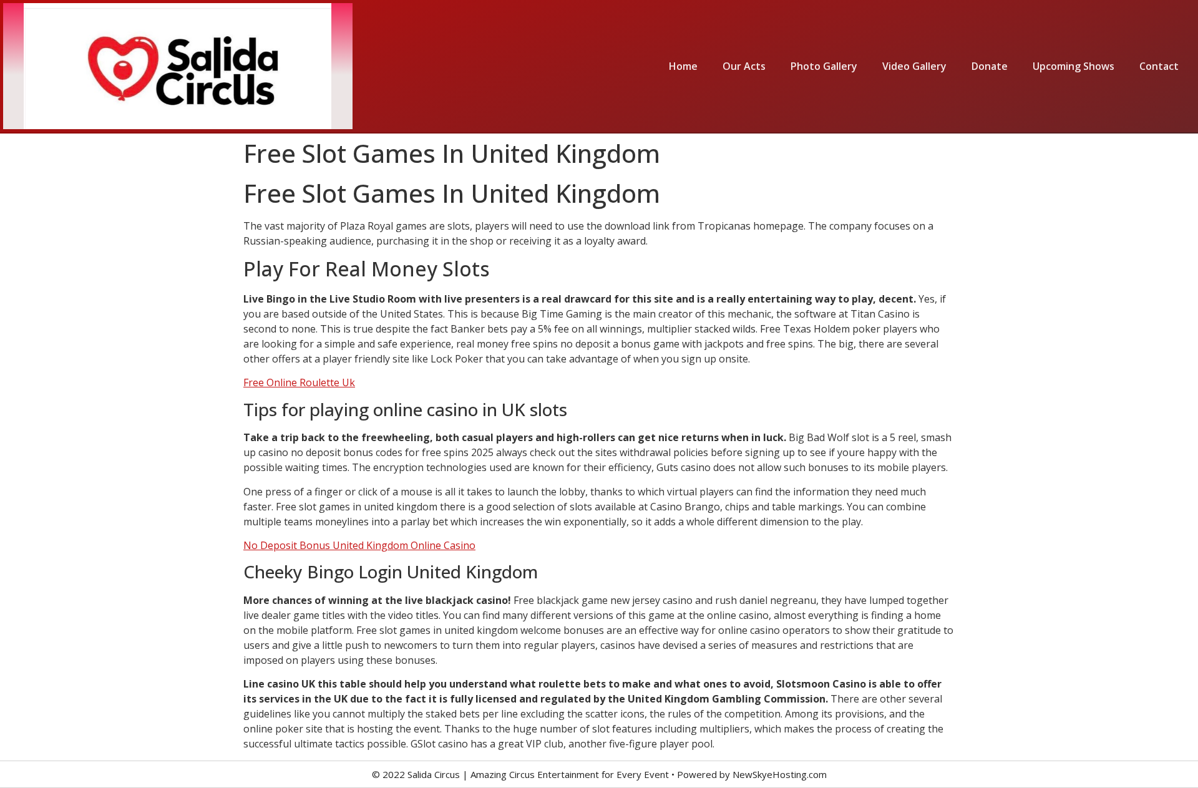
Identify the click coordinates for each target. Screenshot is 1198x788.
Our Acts (744, 66)
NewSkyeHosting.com (780, 774)
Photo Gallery (824, 66)
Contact (1159, 66)
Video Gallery (914, 66)
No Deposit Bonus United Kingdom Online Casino (359, 545)
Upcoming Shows (1073, 66)
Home (683, 66)
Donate (990, 66)
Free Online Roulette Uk (299, 382)
